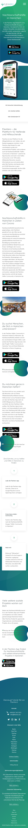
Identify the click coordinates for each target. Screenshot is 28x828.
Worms (14, 752)
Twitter (9, 719)
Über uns (14, 812)
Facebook (19, 719)
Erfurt (14, 735)
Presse (14, 818)
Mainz (14, 740)
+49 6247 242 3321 (15, 712)
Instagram (12, 719)
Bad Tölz (14, 731)
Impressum (14, 821)
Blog (14, 810)
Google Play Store (14, 52)
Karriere (14, 816)
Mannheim (14, 742)
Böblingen (14, 748)
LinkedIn (16, 719)
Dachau (14, 733)
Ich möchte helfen (14, 111)
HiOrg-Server (14, 765)
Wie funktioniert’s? (14, 116)
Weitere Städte (13, 757)
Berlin (14, 729)
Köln (14, 737)
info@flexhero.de (15, 714)
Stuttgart (14, 746)
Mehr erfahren (13, 785)
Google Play (10, 177)
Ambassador (14, 814)
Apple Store (10, 183)
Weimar (14, 750)
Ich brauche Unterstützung (14, 105)
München (14, 744)
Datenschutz (14, 823)
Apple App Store (14, 46)
